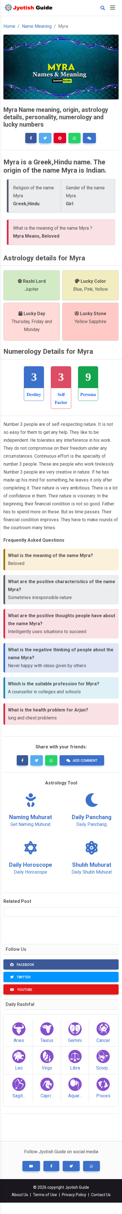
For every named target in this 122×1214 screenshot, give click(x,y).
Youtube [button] (24, 990)
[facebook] (31, 138)
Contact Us (101, 1194)
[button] (31, 1166)
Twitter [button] (23, 977)
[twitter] (45, 138)
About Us (20, 1194)
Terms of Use (45, 1194)
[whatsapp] (74, 138)
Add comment (85, 761)
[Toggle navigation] (113, 8)
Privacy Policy (74, 1194)
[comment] (89, 138)
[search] (102, 8)
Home (9, 26)
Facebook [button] (25, 965)
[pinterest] (60, 138)
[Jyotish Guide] (29, 7)
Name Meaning (37, 26)
